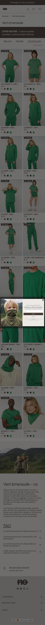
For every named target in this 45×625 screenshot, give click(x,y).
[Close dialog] (43, 300)
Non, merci (33, 316)
